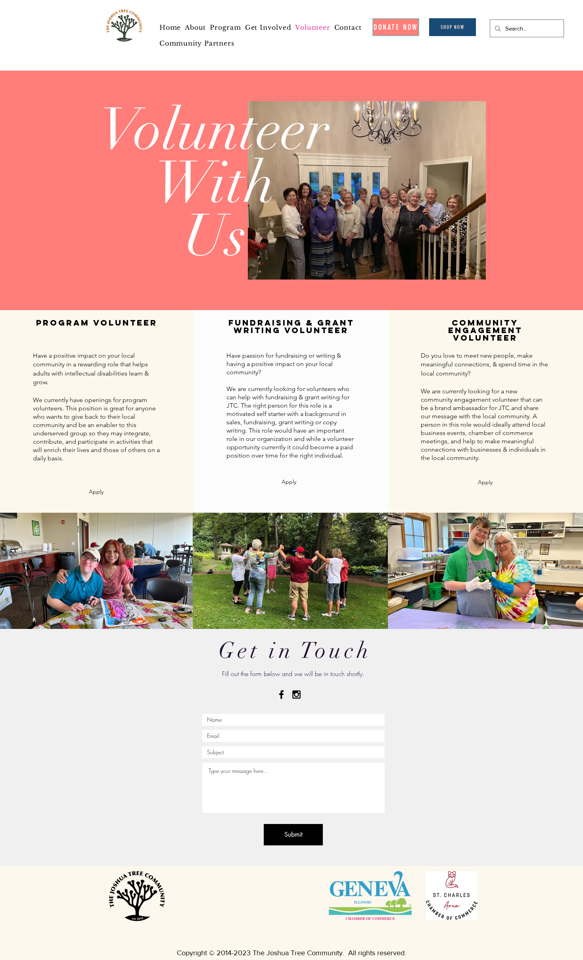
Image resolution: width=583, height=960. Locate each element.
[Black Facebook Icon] (281, 694)
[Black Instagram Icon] (296, 694)
